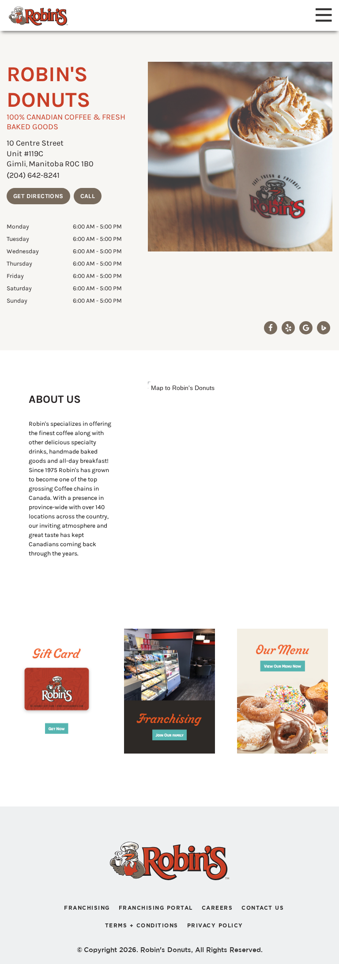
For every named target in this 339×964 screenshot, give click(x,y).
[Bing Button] (323, 327)
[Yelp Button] (288, 327)
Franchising (87, 908)
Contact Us (262, 908)
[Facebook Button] (270, 327)
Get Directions (38, 196)
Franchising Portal (156, 908)
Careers (217, 908)
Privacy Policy (215, 925)
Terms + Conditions (141, 925)
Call (87, 196)
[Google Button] (306, 327)
